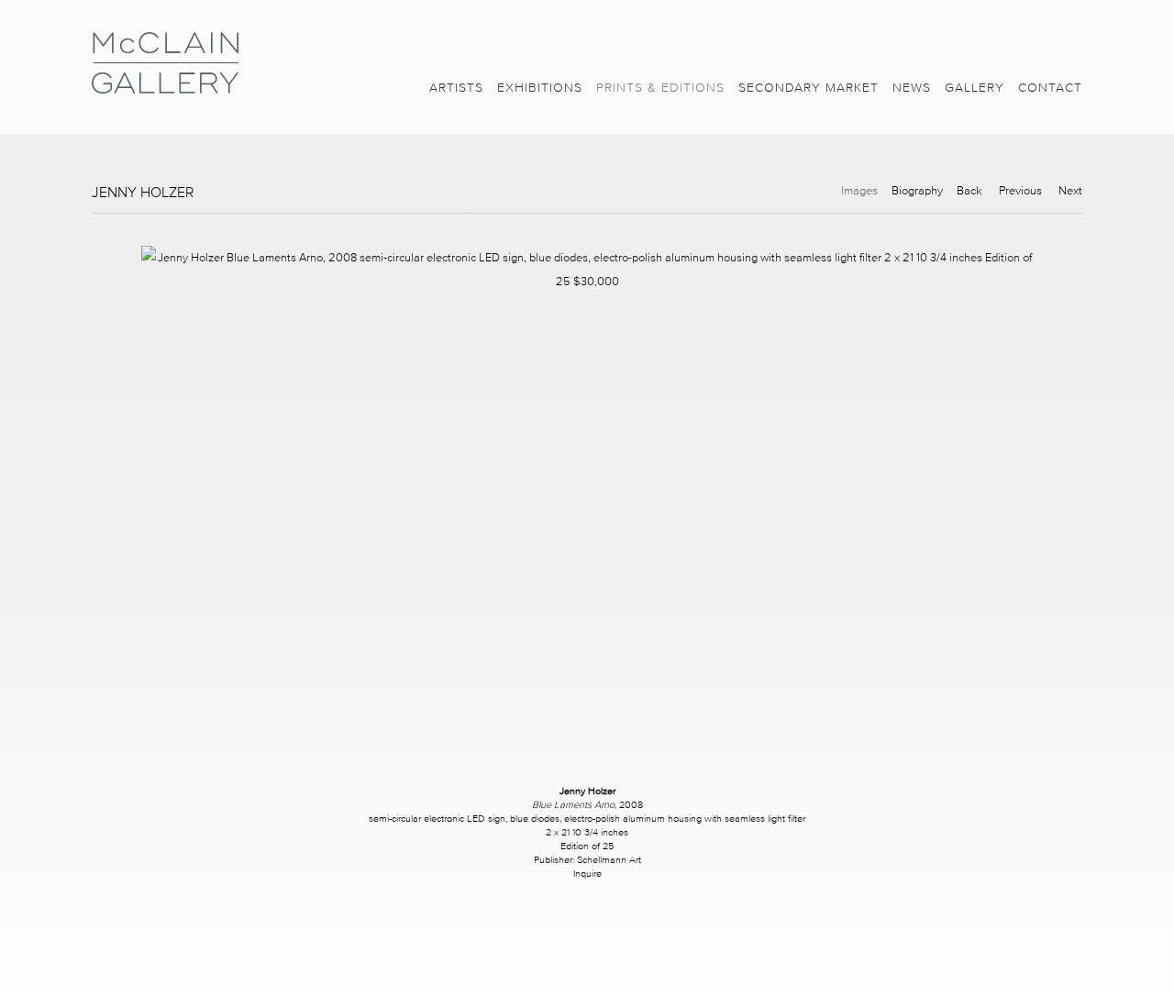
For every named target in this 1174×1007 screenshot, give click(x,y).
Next (1070, 190)
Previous (1020, 190)
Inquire (587, 873)
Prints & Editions (660, 87)
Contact (1050, 87)
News (911, 87)
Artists (456, 87)
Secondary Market (808, 87)
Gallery (974, 87)
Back (969, 190)
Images (859, 190)
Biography (917, 190)
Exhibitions (539, 87)
